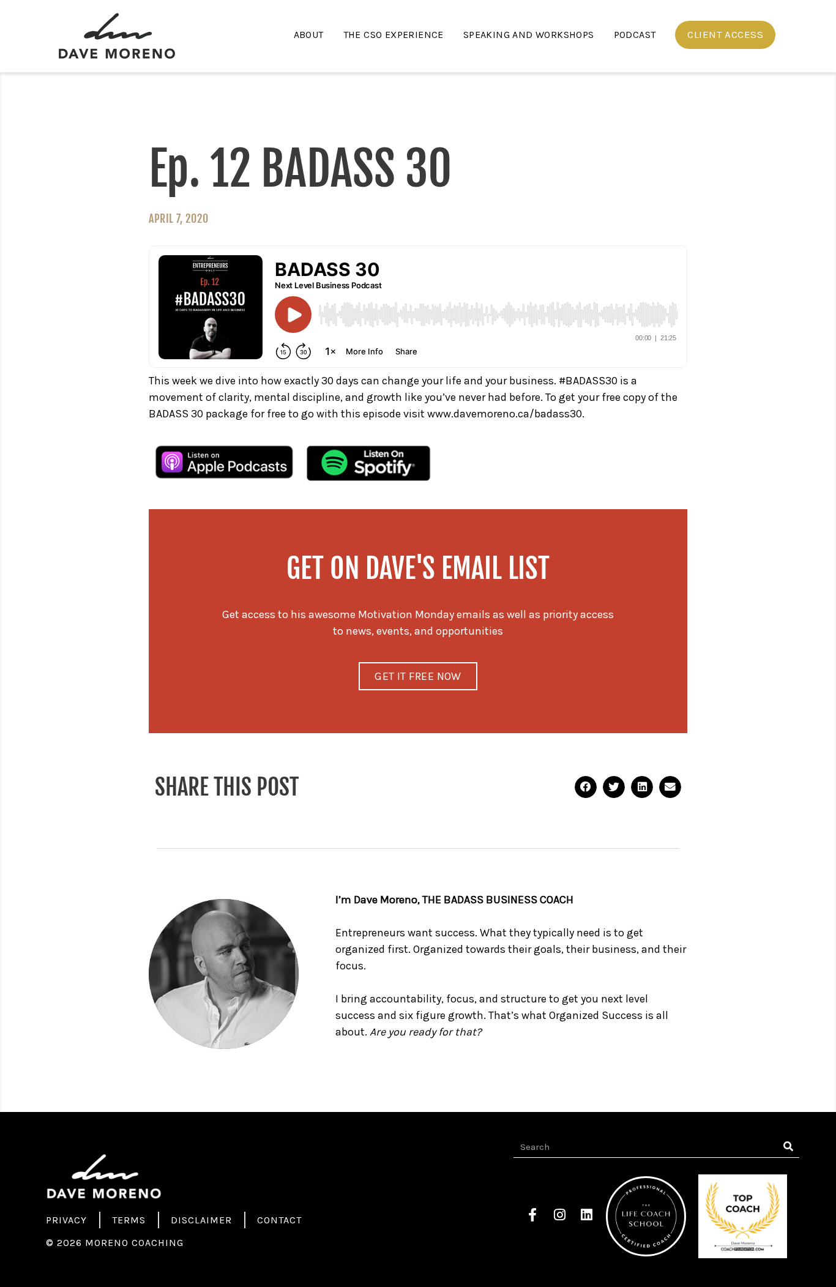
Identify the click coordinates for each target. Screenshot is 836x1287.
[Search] (788, 1146)
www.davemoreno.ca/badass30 (504, 413)
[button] (725, 35)
